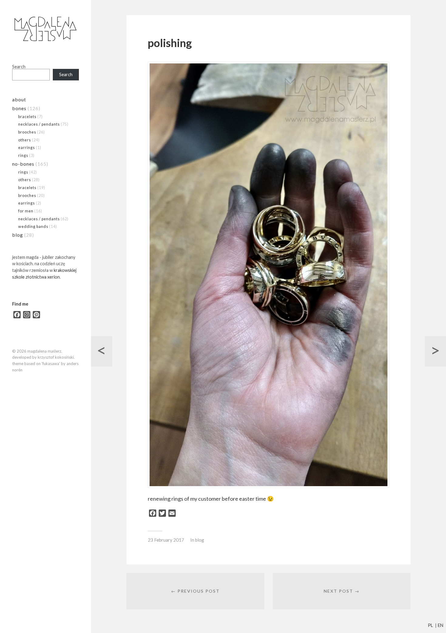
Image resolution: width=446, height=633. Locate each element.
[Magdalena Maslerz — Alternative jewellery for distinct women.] (45, 29)
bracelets (27, 116)
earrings (26, 147)
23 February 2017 (166, 540)
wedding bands (33, 226)
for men (25, 210)
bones (19, 108)
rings (23, 155)
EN (440, 625)
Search (18, 66)
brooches (27, 132)
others (24, 139)
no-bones (23, 164)
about (19, 99)
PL (430, 625)
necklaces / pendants (39, 124)
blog (17, 235)
